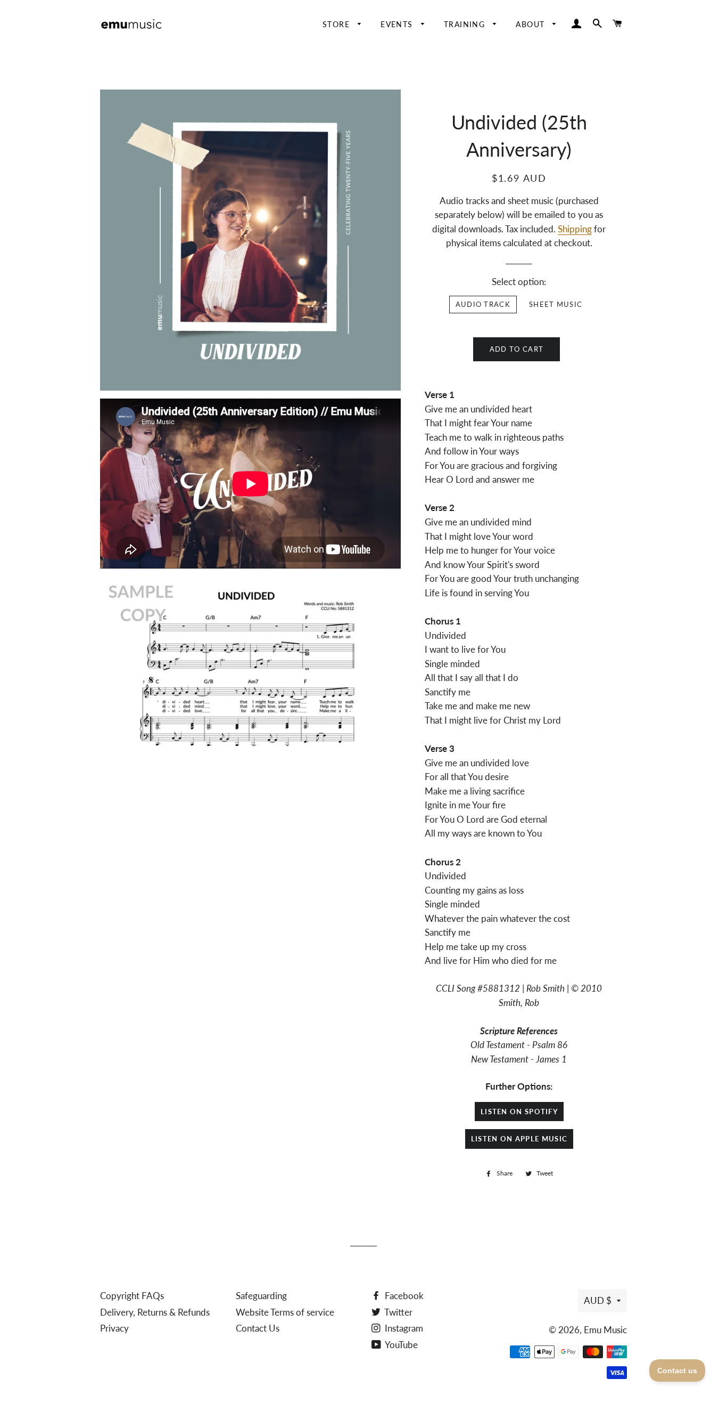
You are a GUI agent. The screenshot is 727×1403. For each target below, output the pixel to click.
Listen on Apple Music (519, 1138)
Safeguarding (261, 1295)
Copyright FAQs (132, 1295)
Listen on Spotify (519, 1111)
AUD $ (598, 1300)
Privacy (114, 1328)
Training (466, 24)
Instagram (403, 1328)
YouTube (400, 1344)
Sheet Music (555, 304)
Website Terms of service (285, 1312)
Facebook (403, 1295)
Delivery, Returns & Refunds (155, 1312)
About (531, 24)
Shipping (575, 228)
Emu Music (605, 1329)
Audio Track (483, 304)
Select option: (519, 281)
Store (337, 24)
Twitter (397, 1312)
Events (398, 24)
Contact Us (257, 1328)
